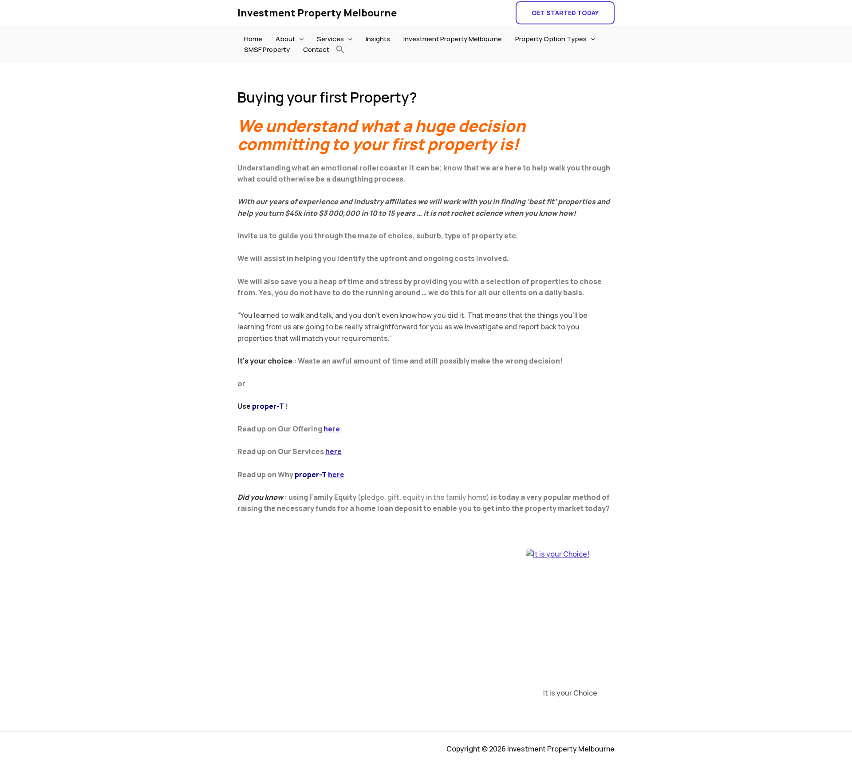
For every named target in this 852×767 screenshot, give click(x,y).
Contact (316, 49)
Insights (378, 38)
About (285, 38)
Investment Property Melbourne (317, 13)
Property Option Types (551, 38)
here (331, 429)
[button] (565, 12)
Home (253, 38)
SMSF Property (267, 49)
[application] (299, 39)
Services (330, 38)
